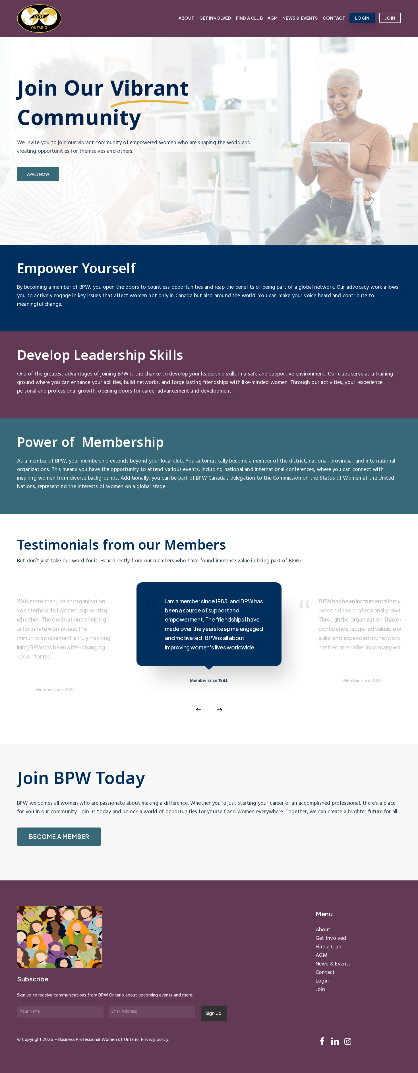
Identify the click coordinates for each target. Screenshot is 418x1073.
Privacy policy (154, 1039)
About (323, 930)
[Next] (219, 710)
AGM (322, 955)
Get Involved (331, 938)
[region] (209, 652)
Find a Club (328, 947)
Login (322, 981)
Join (320, 989)
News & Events (333, 964)
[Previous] (198, 710)
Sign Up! (213, 1013)
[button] (38, 174)
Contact (325, 972)
